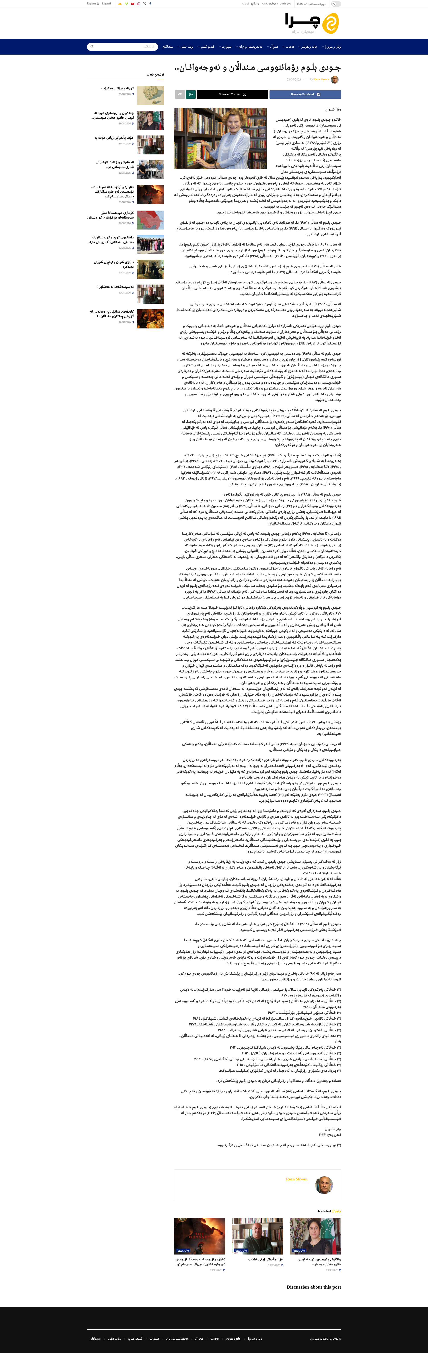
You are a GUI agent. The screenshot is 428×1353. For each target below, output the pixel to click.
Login (105, 3)
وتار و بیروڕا (333, 46)
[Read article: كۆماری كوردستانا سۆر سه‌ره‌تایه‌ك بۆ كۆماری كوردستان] (150, 220)
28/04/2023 (294, 79)
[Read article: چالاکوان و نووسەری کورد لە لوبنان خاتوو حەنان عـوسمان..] (315, 1236)
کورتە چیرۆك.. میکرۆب (117, 88)
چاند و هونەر (309, 46)
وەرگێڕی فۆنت (250, 3)
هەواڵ (274, 46)
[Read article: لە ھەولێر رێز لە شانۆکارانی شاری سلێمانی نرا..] (150, 169)
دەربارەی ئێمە (270, 3)
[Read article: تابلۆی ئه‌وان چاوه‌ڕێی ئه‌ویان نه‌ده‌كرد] (150, 269)
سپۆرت (226, 46)
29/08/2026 (332, 1270)
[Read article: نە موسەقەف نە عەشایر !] (150, 294)
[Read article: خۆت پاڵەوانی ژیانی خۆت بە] (257, 1236)
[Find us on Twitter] (144, 4)
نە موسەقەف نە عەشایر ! (115, 286)
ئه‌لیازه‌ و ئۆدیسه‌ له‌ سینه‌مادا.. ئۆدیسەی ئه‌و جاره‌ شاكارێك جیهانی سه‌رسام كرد (112, 191)
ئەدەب (290, 46)
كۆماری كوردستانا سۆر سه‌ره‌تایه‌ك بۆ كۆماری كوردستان (110, 215)
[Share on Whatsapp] (191, 94)
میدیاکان (168, 46)
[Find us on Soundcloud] (120, 4)
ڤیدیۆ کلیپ (207, 46)
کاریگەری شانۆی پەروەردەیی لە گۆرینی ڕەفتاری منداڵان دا (112, 314)
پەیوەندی (285, 3)
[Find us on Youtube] (132, 4)
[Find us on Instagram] (138, 4)
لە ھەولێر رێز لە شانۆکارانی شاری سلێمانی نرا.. (115, 164)
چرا (330, 1338)
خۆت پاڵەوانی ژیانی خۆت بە (265, 1259)
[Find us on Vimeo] (126, 4)
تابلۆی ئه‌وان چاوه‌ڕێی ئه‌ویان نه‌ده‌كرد (114, 264)
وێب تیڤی (187, 46)
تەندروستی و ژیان (250, 46)
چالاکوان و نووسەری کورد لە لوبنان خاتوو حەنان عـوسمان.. (112, 115)
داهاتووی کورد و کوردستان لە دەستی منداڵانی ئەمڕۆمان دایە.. (111, 240)
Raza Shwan (321, 79)
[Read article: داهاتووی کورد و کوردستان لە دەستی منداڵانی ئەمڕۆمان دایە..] (150, 244)
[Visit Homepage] (313, 23)
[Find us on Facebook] (150, 4)
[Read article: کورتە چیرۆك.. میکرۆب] (150, 95)
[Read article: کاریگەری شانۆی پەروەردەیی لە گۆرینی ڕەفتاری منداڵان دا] (150, 318)
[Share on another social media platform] (180, 94)
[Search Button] (90, 47)
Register (92, 3)
